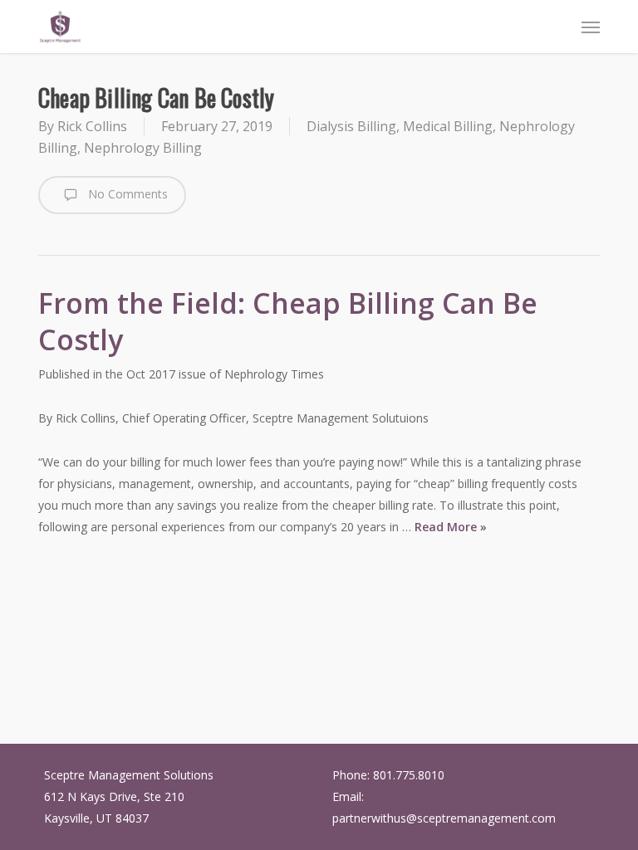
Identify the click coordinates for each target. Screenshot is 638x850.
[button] (591, 26)
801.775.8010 (408, 775)
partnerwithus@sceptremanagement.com (444, 818)
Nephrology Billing (143, 148)
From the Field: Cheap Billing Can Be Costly (287, 321)
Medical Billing (448, 126)
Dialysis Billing (351, 126)
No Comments (126, 194)
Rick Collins (92, 126)
